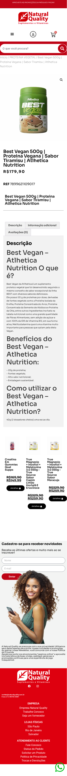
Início (3, 57)
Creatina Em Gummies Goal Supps (11, 464)
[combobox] (33, 48)
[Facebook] (29, 686)
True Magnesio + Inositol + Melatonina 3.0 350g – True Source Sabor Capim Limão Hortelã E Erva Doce (33, 474)
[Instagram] (37, 686)
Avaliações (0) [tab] (18, 232)
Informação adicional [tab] (42, 225)
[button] (12, 34)
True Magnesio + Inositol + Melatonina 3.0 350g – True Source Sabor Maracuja (54, 470)
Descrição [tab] (15, 225)
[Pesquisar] (62, 48)
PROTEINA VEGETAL (23, 57)
